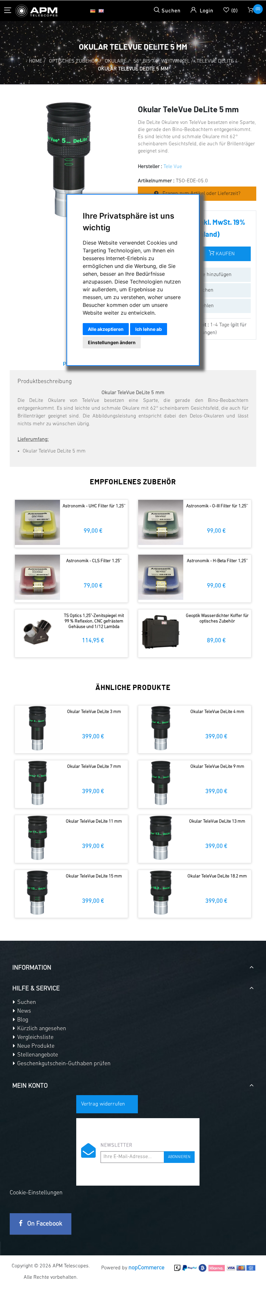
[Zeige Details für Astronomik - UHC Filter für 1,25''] (37, 522)
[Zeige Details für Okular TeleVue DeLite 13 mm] (160, 837)
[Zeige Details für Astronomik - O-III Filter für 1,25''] (160, 522)
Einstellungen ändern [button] (112, 342)
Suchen (26, 1003)
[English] (101, 11)
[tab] (133, 965)
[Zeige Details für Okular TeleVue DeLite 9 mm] (160, 782)
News (23, 1011)
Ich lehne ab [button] (148, 329)
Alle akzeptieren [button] (106, 329)
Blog (22, 1020)
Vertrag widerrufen (103, 1104)
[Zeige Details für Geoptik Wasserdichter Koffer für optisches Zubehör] (160, 632)
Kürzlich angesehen (41, 1029)
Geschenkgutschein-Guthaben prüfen (63, 1064)
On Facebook (44, 1224)
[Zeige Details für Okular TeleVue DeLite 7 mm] (37, 782)
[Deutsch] (93, 11)
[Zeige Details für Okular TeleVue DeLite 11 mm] (37, 837)
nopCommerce (146, 1268)
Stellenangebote (37, 1055)
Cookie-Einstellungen (36, 1193)
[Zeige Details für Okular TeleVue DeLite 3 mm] (37, 728)
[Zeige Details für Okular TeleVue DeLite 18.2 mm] (160, 892)
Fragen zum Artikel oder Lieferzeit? (200, 193)
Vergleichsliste (35, 1038)
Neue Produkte (35, 1046)
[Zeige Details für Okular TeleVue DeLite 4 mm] (160, 728)
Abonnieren (179, 1157)
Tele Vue (172, 166)
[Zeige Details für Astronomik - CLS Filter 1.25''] (37, 577)
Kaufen (224, 254)
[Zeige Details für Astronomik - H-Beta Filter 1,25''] (160, 577)
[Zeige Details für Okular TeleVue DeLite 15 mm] (37, 892)
